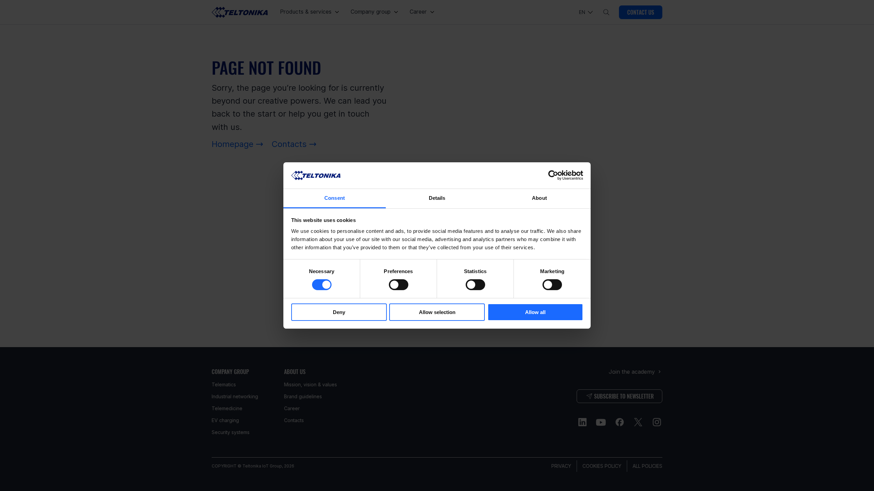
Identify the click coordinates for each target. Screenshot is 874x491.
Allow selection (437, 312)
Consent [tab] (334, 198)
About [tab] (539, 198)
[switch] (398, 284)
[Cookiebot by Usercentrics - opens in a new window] (553, 175)
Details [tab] (437, 198)
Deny (339, 312)
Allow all (535, 312)
